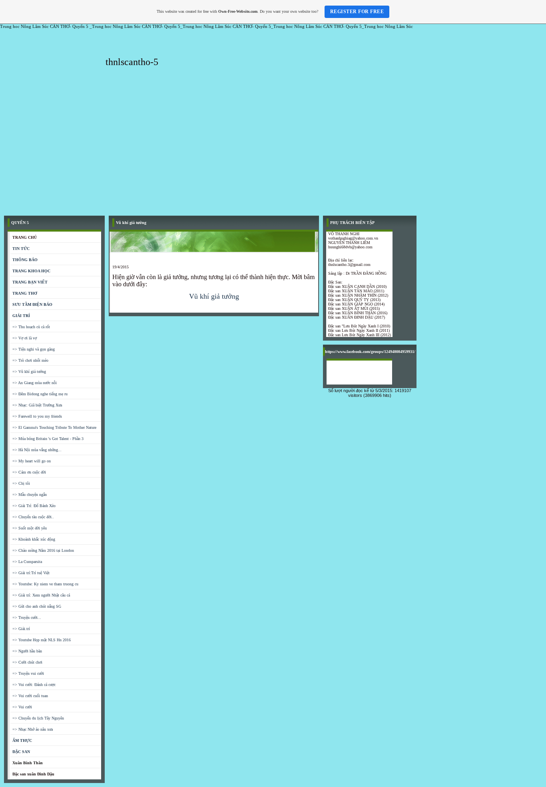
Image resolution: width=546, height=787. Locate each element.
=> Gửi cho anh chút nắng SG (36, 606)
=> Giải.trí (21, 628)
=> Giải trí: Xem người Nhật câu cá (41, 595)
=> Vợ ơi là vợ (24, 338)
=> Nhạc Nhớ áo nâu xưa (32, 729)
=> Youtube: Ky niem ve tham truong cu (45, 584)
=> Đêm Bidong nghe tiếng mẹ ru (40, 394)
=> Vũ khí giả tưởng (29, 371)
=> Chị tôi (21, 483)
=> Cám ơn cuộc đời (29, 472)
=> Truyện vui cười (28, 673)
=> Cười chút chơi (27, 662)
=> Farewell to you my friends (37, 416)
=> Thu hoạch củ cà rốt (31, 327)
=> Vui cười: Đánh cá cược (34, 684)
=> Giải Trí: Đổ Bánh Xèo (34, 506)
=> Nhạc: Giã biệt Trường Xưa (37, 405)
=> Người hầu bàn (27, 651)
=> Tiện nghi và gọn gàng (33, 349)
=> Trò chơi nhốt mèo (30, 360)
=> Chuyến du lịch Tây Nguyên (38, 718)
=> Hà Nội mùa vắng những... (37, 450)
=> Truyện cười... (26, 617)
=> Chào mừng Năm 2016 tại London (43, 550)
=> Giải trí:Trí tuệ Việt (31, 573)
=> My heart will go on (31, 461)
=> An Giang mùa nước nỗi (34, 383)
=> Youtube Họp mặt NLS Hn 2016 (41, 640)
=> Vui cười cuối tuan (30, 696)
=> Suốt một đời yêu (29, 528)
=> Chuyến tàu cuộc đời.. (33, 517)
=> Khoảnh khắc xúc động (33, 539)
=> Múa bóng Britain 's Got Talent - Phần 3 (48, 438)
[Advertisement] (273, 152)
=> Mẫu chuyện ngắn (29, 494)
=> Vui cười (22, 707)
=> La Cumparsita (27, 561)
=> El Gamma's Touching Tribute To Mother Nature (54, 427)
